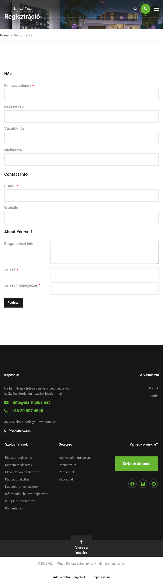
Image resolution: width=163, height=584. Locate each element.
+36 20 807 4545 (27, 410)
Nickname (13, 150)
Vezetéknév (14, 128)
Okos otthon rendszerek (22, 472)
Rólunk (154, 388)
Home (4, 35)
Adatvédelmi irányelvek (75, 458)
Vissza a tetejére (81, 550)
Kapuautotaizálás (17, 479)
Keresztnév (14, 107)
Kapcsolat (66, 479)
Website (11, 207)
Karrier (154, 395)
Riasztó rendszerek (18, 458)
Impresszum (67, 465)
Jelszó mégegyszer (22, 285)
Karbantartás (14, 508)
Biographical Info (18, 243)
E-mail (11, 186)
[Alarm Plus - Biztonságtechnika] (21, 8)
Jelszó (11, 270)
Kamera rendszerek (18, 465)
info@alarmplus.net (31, 402)
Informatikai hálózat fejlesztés (26, 494)
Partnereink (67, 472)
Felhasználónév (19, 85)
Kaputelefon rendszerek (21, 487)
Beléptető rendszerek (20, 501)
